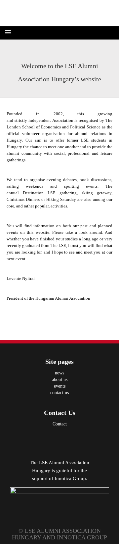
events (59, 386)
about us (59, 379)
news (59, 372)
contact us (59, 392)
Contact (60, 424)
